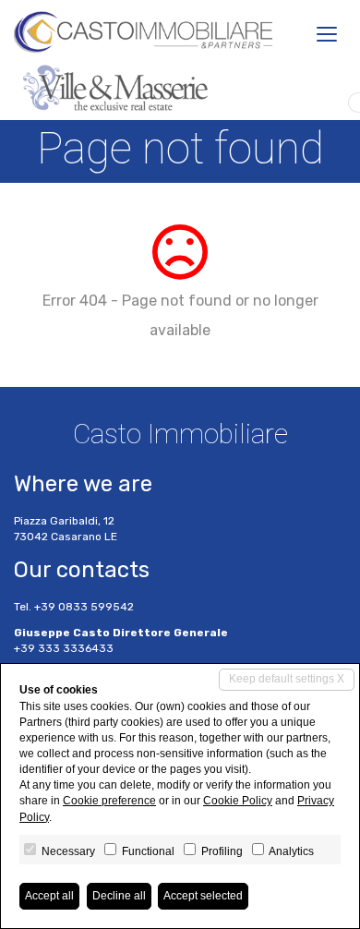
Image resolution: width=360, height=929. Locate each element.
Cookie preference (109, 800)
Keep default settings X (286, 678)
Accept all (49, 895)
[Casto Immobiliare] (143, 32)
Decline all (119, 895)
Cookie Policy (237, 800)
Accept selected (203, 895)
